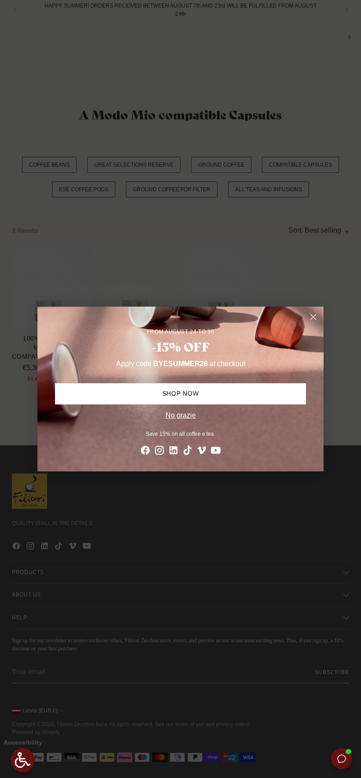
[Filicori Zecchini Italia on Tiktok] (187, 452)
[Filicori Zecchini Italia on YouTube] (215, 452)
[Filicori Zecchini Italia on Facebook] (145, 452)
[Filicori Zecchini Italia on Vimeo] (201, 452)
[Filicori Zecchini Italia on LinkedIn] (173, 452)
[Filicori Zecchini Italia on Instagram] (159, 452)
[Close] (313, 317)
